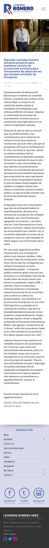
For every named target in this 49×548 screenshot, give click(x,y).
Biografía (8, 439)
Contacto (8, 475)
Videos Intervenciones (14, 448)
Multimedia (9, 470)
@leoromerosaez (24, 502)
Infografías (9, 466)
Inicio (6, 434)
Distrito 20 (9, 443)
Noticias (34, 83)
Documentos (9, 461)
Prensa (7, 457)
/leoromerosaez (9, 502)
